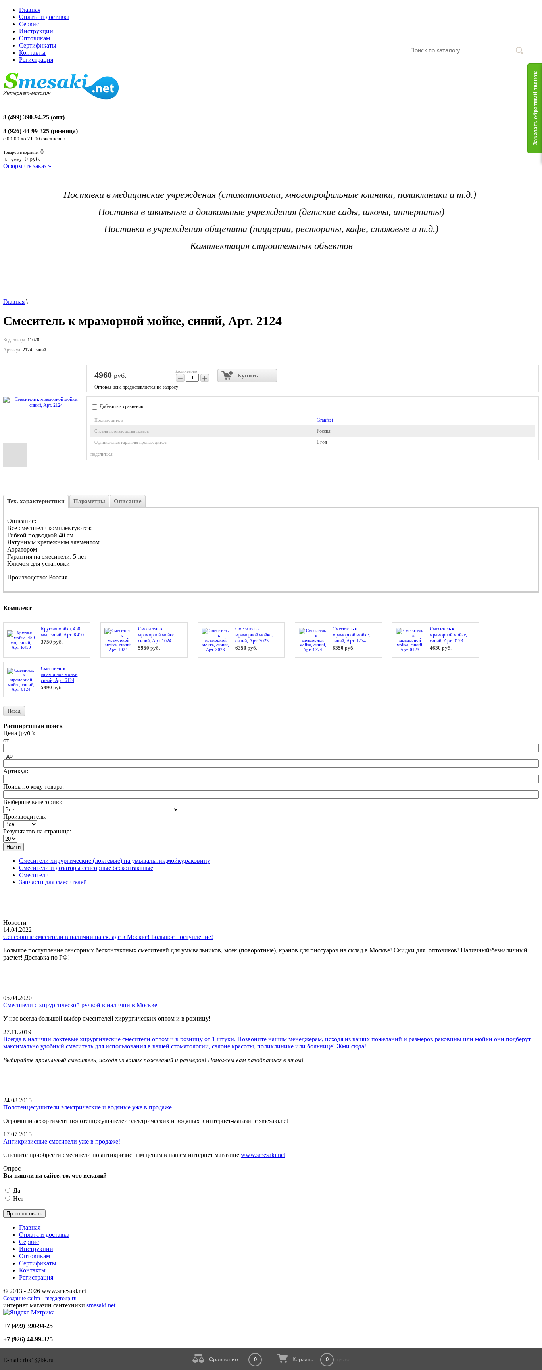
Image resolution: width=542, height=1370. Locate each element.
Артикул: (15, 771)
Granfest (325, 420)
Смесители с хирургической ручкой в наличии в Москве (80, 1005)
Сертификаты (37, 45)
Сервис (29, 24)
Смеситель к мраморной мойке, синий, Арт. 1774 (351, 635)
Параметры (89, 501)
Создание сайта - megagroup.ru (40, 1298)
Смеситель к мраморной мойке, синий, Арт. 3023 (254, 635)
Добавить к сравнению (121, 406)
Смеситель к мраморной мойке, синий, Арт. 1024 (156, 635)
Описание (128, 501)
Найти (13, 847)
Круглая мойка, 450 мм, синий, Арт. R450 (62, 632)
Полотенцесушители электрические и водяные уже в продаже (87, 1107)
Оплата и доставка (44, 16)
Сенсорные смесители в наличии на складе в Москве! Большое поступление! (108, 936)
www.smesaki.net (263, 1155)
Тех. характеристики (36, 501)
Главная (29, 9)
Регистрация (36, 59)
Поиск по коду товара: (33, 786)
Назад (14, 711)
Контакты (32, 52)
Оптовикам (34, 38)
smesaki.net (100, 1305)
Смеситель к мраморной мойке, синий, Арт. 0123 (448, 635)
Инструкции (36, 31)
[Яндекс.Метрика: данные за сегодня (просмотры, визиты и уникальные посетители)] (29, 1312)
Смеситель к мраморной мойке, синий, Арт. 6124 (59, 674)
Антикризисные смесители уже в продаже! (61, 1141)
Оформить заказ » (27, 166)
